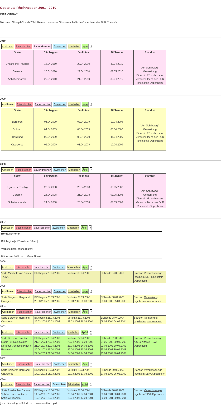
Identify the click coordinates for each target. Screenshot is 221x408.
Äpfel (85, 46)
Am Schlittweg (142, 342)
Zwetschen (60, 46)
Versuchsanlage (153, 273)
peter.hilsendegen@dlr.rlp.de (16, 403)
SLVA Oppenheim (155, 373)
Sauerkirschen (43, 104)
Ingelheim (139, 277)
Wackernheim (154, 301)
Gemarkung (150, 297)
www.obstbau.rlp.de (47, 403)
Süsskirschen (23, 46)
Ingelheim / (140, 301)
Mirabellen (74, 46)
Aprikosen (7, 46)
